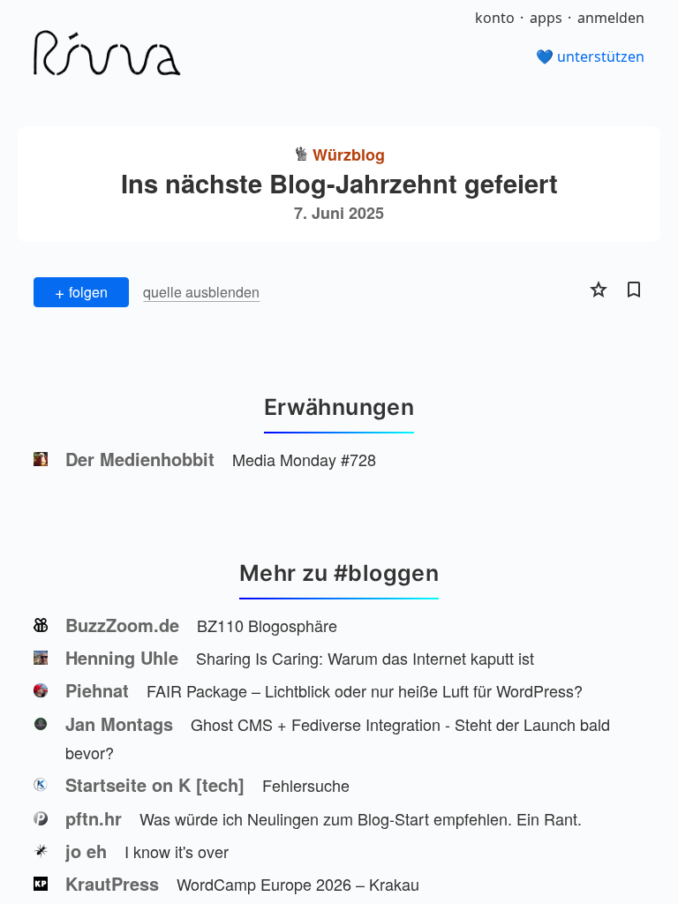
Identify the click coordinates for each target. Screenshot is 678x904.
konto (495, 17)
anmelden (610, 17)
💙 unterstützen (590, 56)
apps (546, 17)
